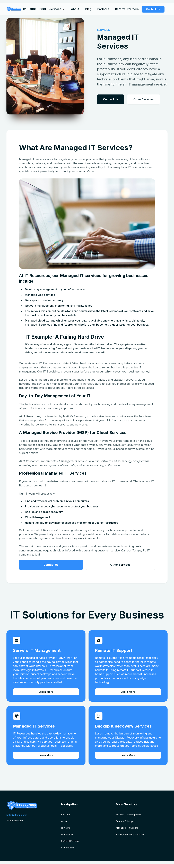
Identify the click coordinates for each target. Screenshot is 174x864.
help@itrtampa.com (16, 815)
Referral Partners (127, 9)
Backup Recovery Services (130, 834)
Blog (88, 9)
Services (65, 814)
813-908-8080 (34, 9)
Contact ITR (67, 847)
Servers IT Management (128, 814)
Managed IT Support (127, 827)
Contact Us (153, 9)
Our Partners (68, 834)
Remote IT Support (126, 821)
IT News (65, 827)
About (75, 9)
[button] (57, 9)
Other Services (143, 99)
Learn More (46, 691)
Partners (103, 9)
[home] (13, 9)
